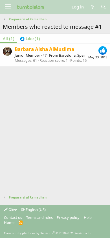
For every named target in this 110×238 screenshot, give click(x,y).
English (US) (35, 209)
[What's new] (92, 7)
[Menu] (7, 7)
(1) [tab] (8, 38)
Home (9, 222)
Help (88, 217)
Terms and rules (39, 217)
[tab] (30, 38)
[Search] (103, 7)
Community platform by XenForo (48, 233)
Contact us (13, 217)
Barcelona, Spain (73, 55)
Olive (12, 209)
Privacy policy (68, 217)
